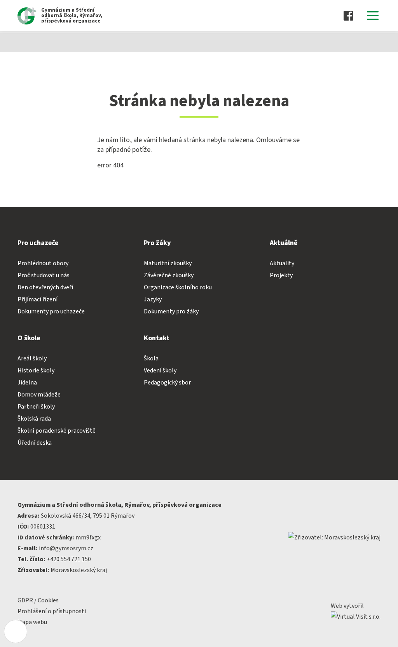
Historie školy (35, 370)
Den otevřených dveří (45, 287)
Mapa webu (32, 622)
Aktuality (282, 263)
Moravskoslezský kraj (79, 570)
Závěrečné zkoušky (169, 275)
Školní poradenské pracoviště (56, 430)
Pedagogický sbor (167, 382)
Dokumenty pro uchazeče (51, 311)
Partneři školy (36, 406)
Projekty (281, 275)
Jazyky (153, 299)
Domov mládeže (39, 394)
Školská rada (34, 418)
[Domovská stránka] (21, 42)
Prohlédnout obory (42, 263)
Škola (151, 358)
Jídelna (27, 382)
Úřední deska (34, 442)
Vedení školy (160, 370)
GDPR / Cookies (38, 600)
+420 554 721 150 (69, 559)
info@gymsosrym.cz (66, 548)
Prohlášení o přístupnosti (51, 611)
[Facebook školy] (348, 16)
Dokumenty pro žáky (171, 311)
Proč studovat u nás (43, 275)
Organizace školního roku (178, 287)
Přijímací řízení (37, 299)
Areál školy (32, 358)
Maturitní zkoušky (168, 263)
